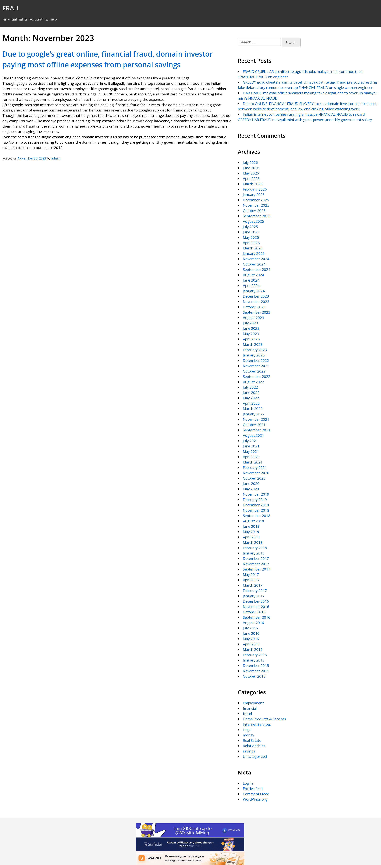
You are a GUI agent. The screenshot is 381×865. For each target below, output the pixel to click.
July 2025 (250, 226)
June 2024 (251, 280)
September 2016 (256, 617)
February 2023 (255, 349)
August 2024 (253, 274)
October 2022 (254, 371)
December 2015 (256, 665)
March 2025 (253, 248)
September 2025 (256, 215)
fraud (247, 713)
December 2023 (256, 296)
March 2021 (253, 462)
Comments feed (256, 793)
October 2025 (254, 210)
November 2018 (256, 510)
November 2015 (256, 670)
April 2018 (251, 537)
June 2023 (251, 328)
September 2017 (256, 569)
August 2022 (253, 381)
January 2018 (254, 553)
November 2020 (256, 472)
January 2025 (254, 253)
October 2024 (254, 264)
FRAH (10, 8)
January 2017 (254, 595)
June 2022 (251, 392)
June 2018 (251, 526)
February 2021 (255, 467)
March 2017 (253, 585)
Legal (247, 729)
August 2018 (253, 520)
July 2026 (250, 162)
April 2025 (251, 242)
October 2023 (254, 306)
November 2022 (256, 365)
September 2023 (256, 312)
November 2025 (256, 205)
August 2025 (253, 221)
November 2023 (256, 301)
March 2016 (253, 649)
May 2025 (251, 237)
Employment (253, 702)
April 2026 (251, 178)
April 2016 (251, 644)
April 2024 (251, 285)
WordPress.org (255, 799)
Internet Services (257, 724)
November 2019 (256, 494)
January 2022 (254, 413)
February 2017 (255, 590)
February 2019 (255, 499)
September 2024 (256, 269)
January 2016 (254, 660)
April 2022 (251, 403)
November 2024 (256, 258)
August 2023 (253, 317)
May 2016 (251, 638)
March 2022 (253, 408)
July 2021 (250, 440)
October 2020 (254, 478)
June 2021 (251, 446)
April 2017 (251, 579)
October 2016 (254, 611)
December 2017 (256, 558)
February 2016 (255, 654)
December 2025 (256, 199)
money (248, 735)
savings (249, 751)
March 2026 (253, 183)
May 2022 (251, 397)
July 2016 (250, 628)
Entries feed (253, 788)
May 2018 (251, 531)
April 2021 (251, 456)
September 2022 (256, 376)
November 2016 (256, 606)
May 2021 (251, 451)
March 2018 (253, 542)
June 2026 (251, 167)
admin (56, 158)
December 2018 (256, 504)
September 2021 (256, 430)
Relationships (254, 745)
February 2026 (255, 189)
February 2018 (255, 547)
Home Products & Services (264, 718)
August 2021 (253, 435)
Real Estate (252, 740)
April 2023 (251, 339)
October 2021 (254, 424)
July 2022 (250, 387)
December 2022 (256, 360)
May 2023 (251, 333)
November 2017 (256, 563)
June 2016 (251, 633)
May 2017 (251, 574)
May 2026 (251, 173)
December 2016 (256, 601)
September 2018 (256, 515)
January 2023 (254, 355)
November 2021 (256, 419)
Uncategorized (255, 756)
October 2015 (254, 676)
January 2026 (254, 194)
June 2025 (251, 232)
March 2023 (253, 344)
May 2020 (251, 488)
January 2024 (254, 290)
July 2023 (250, 322)
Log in (248, 783)
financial (250, 708)
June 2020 (251, 483)
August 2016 (253, 622)
